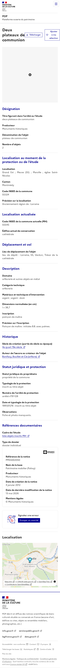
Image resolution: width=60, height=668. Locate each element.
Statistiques (28, 649)
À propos (44, 644)
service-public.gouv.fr (29, 630)
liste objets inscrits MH (14, 436)
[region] (30, 565)
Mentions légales (8, 659)
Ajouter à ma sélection (53, 35)
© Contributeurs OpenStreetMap (17, 584)
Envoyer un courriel (29, 520)
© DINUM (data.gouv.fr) (25, 581)
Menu (56, 4)
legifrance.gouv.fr (10, 636)
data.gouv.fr (30, 636)
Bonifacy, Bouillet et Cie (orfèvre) (19, 356)
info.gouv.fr (7, 630)
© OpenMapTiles (43, 581)
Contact (32, 644)
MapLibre (8, 581)
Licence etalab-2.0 (17, 664)
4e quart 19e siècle (12, 347)
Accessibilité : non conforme (13, 644)
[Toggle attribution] (54, 581)
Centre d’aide (45, 649)
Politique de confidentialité (28, 659)
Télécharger (35, 34)
